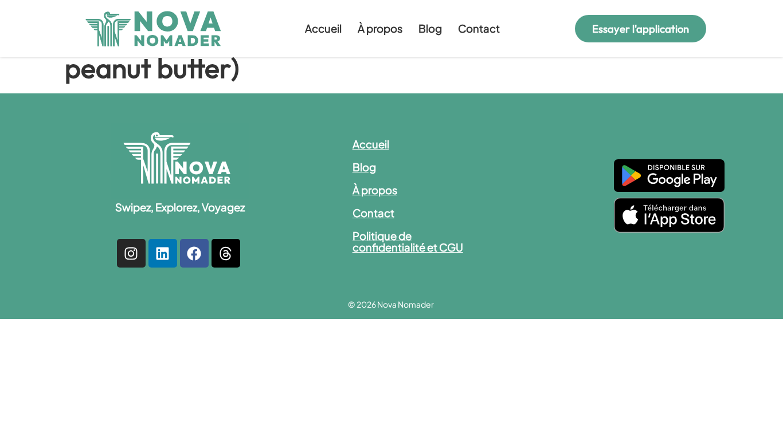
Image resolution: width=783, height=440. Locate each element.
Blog (430, 28)
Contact (479, 28)
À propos (380, 28)
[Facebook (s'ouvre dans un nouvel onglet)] (194, 253)
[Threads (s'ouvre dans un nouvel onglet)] (226, 253)
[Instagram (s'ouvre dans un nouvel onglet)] (131, 253)
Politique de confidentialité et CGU (408, 241)
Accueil (323, 28)
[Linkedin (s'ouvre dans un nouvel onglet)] (162, 253)
